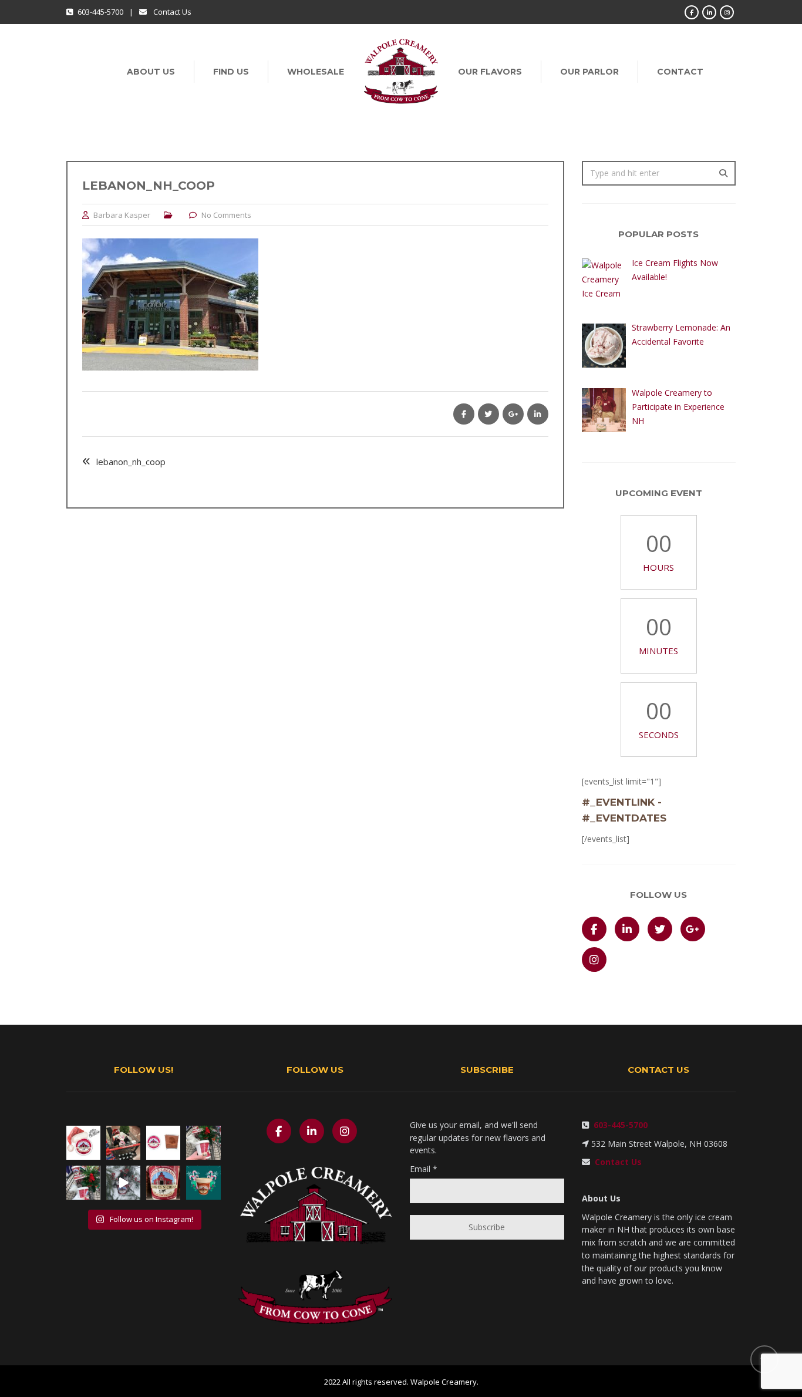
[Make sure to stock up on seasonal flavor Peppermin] (83, 1183)
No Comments (226, 215)
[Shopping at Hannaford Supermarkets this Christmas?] (123, 1143)
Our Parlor (589, 71)
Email (423, 1168)
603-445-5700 (618, 1124)
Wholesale (315, 71)
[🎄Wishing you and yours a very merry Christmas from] (83, 1143)
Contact (680, 71)
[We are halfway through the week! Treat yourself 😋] (163, 1183)
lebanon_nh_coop (131, 461)
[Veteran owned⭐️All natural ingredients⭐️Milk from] (203, 1143)
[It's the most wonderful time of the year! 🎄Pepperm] (203, 1183)
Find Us (231, 71)
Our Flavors (490, 71)
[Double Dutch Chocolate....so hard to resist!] (163, 1143)
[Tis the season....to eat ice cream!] (123, 1183)
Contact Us (172, 11)
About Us (151, 71)
